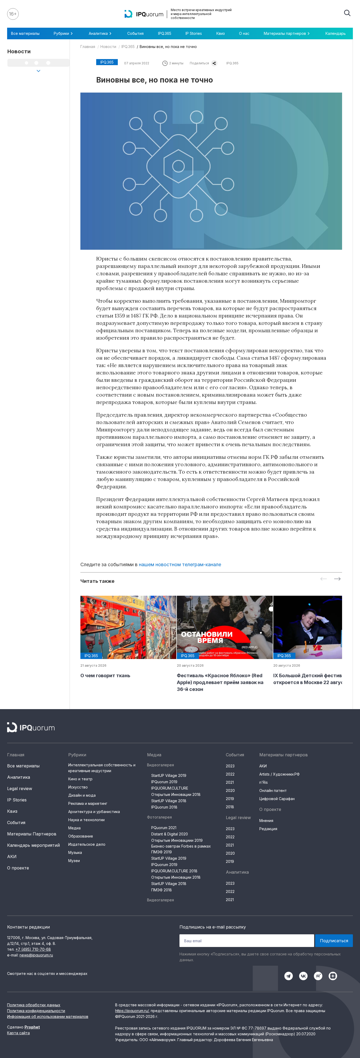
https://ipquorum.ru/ (132, 1010)
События (135, 33)
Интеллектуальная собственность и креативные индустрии (101, 768)
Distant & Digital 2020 (169, 834)
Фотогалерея (159, 817)
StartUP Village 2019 (168, 775)
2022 (230, 774)
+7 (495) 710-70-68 (33, 949)
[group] (124, 637)
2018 (230, 807)
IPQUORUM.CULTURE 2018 (174, 871)
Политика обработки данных (33, 1005)
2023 (230, 766)
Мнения (266, 820)
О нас (244, 33)
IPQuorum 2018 (164, 807)
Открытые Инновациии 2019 (177, 840)
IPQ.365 (164, 33)
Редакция (268, 828)
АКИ (12, 856)
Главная (87, 46)
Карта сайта (18, 1033)
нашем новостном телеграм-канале (180, 564)
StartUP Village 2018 (168, 801)
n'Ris (263, 782)
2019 (230, 798)
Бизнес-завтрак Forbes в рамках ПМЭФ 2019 (181, 849)
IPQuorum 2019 (164, 782)
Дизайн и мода (82, 795)
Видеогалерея (160, 765)
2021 (230, 782)
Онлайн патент (273, 790)
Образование (80, 836)
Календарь (335, 33)
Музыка (75, 852)
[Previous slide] (323, 579)
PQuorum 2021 (163, 827)
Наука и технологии (86, 819)
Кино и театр (80, 779)
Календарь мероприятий (33, 845)
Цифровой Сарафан (277, 798)
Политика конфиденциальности (36, 1010)
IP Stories (194, 33)
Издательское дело (86, 844)
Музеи (74, 860)
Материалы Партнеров (31, 833)
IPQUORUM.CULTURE (169, 788)
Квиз (220, 33)
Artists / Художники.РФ (279, 774)
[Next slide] (337, 579)
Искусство (78, 787)
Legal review (19, 788)
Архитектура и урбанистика (94, 811)
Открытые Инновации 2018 (176, 794)
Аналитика (18, 777)
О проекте (18, 868)
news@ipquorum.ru (36, 955)
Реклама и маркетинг (87, 803)
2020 (230, 790)
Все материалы (25, 33)
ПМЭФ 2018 (161, 890)
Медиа (74, 828)
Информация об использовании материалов (47, 1016)
